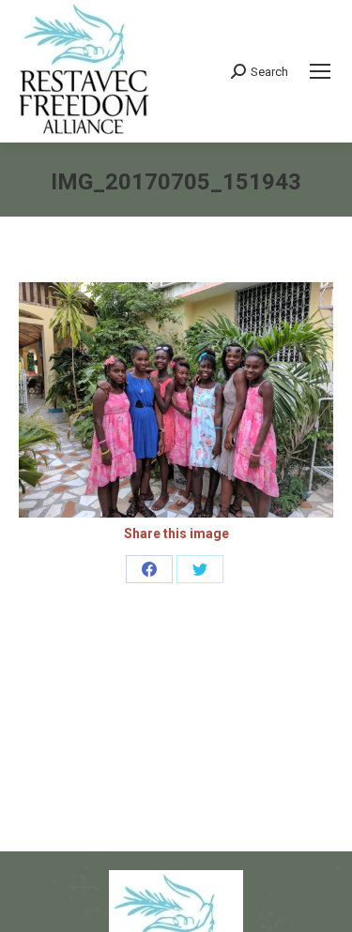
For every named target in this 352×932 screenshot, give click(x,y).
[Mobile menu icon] (320, 71)
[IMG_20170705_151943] (176, 400)
